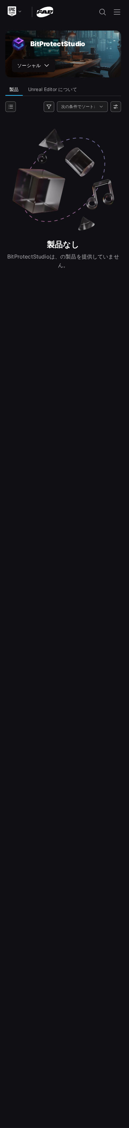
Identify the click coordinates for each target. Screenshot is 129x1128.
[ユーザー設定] (115, 106)
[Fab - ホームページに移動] (44, 11)
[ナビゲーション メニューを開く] (117, 12)
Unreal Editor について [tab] (52, 89)
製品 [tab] (14, 89)
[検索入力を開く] (102, 12)
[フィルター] (49, 106)
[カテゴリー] (10, 106)
